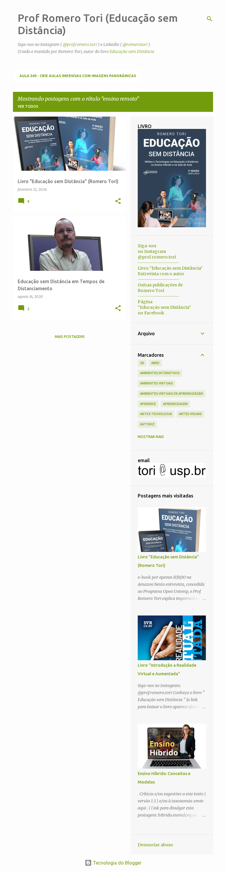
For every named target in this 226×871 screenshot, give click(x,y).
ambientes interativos (160, 373)
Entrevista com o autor (161, 273)
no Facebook (151, 313)
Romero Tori (151, 290)
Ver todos (28, 106)
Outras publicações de (160, 285)
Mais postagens (70, 337)
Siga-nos (147, 245)
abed (155, 363)
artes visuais (190, 414)
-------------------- (158, 262)
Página (145, 301)
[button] (118, 201)
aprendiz (148, 404)
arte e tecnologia (156, 414)
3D (142, 363)
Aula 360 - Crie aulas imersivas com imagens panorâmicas (77, 76)
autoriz (147, 424)
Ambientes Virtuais (156, 383)
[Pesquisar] (209, 19)
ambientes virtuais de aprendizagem (171, 393)
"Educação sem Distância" (164, 307)
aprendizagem (175, 404)
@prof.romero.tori (80, 44)
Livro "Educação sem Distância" (170, 268)
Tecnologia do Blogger (117, 862)
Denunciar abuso (155, 844)
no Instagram (152, 251)
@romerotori (135, 44)
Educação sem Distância (132, 51)
